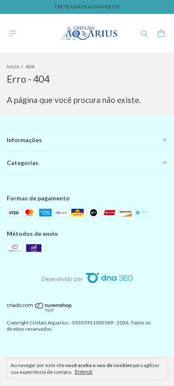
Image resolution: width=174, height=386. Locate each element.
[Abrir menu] (12, 33)
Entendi (83, 372)
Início (13, 66)
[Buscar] (144, 33)
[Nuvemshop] (39, 310)
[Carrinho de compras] (161, 33)
